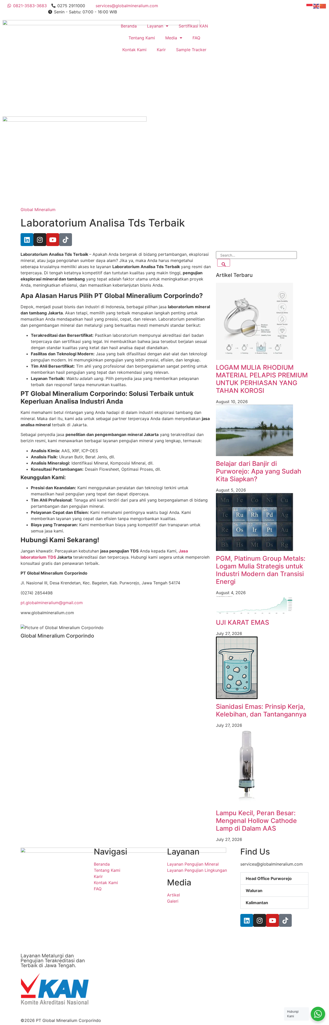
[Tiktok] (65, 239)
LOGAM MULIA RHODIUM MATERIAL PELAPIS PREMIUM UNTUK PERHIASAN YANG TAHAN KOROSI (262, 379)
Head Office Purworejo (269, 878)
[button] (274, 878)
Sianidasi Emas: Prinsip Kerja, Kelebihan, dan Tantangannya (261, 710)
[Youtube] (52, 239)
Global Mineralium (38, 209)
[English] (316, 5)
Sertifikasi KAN (193, 26)
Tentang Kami (142, 37)
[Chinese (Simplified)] (323, 5)
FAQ (196, 37)
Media (171, 37)
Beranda (129, 26)
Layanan (155, 26)
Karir (161, 49)
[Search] (223, 263)
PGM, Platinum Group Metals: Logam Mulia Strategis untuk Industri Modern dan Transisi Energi (260, 570)
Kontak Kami (134, 49)
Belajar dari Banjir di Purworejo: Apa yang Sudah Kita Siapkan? (258, 471)
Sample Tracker (191, 49)
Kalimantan (257, 902)
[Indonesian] (309, 5)
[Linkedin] (27, 239)
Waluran (254, 890)
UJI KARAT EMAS (242, 622)
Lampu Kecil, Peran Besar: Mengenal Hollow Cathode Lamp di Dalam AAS (256, 820)
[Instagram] (39, 239)
